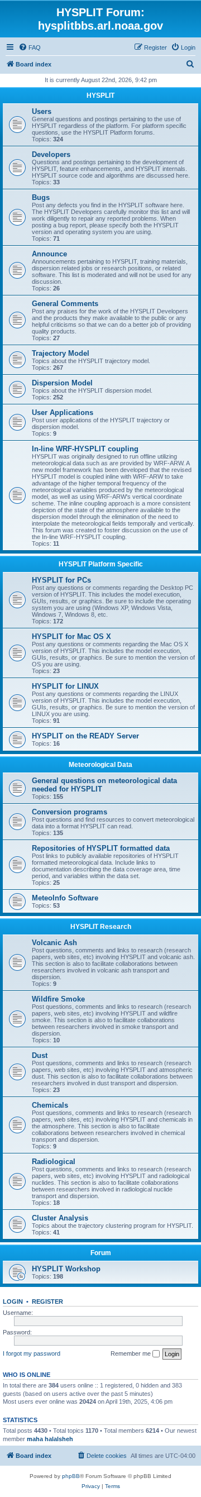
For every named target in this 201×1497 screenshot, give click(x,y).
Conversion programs (69, 812)
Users (41, 111)
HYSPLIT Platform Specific (101, 564)
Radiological (53, 1161)
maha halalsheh (50, 1439)
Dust (39, 1055)
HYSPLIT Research (100, 927)
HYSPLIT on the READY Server (85, 736)
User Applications (62, 412)
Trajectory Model (60, 353)
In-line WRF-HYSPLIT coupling (85, 449)
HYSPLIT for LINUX (65, 686)
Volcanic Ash (54, 942)
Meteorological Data (100, 765)
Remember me (131, 1353)
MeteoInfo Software (65, 898)
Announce (49, 254)
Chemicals (50, 1105)
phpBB (71, 1476)
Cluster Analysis (60, 1218)
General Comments (65, 303)
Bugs (41, 197)
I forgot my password (31, 1353)
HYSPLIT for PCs (61, 580)
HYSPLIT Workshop (66, 1269)
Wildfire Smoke (58, 999)
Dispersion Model (62, 383)
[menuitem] (29, 47)
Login (13, 1301)
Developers (51, 154)
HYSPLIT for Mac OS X (71, 636)
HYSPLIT (100, 95)
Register (47, 1301)
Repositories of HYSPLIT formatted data (101, 848)
